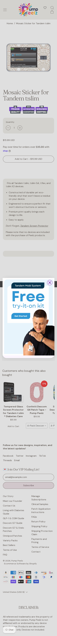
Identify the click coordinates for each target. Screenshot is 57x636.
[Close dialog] (49, 282)
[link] (29, 316)
